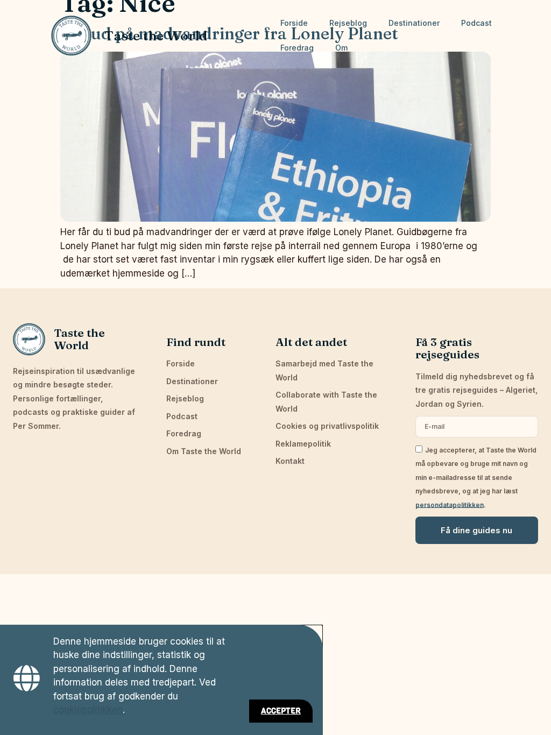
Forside (294, 22)
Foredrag (297, 47)
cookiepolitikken (88, 709)
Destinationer (414, 22)
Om (341, 47)
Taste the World (155, 35)
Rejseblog (348, 22)
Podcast (476, 22)
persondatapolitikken (449, 504)
